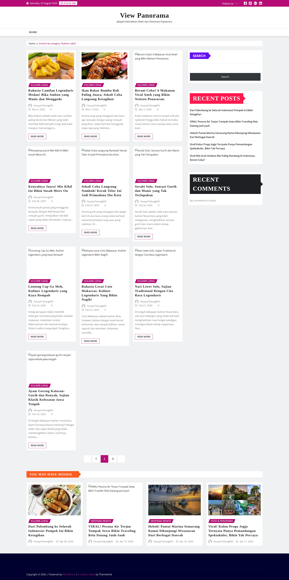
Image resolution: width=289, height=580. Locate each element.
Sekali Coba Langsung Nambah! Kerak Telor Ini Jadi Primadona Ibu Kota (101, 191)
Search (199, 55)
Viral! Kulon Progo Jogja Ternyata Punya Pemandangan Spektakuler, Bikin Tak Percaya (233, 531)
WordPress (69, 574)
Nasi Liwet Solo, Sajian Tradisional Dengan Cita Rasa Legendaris (154, 291)
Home (33, 32)
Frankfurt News (86, 574)
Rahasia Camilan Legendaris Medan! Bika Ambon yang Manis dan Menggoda (50, 95)
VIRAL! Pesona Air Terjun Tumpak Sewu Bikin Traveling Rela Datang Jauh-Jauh (112, 531)
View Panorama (144, 15)
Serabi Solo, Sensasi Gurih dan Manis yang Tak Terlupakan (156, 191)
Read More (37, 136)
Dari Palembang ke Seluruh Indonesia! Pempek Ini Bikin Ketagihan (50, 531)
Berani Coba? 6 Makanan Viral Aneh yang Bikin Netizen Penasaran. (155, 95)
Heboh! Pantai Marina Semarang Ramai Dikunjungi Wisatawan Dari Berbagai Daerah (174, 531)
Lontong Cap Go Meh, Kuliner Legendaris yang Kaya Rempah (47, 291)
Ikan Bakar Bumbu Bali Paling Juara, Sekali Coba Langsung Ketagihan (102, 95)
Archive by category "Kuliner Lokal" (57, 43)
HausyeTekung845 (43, 105)
